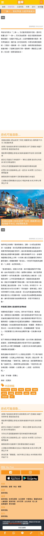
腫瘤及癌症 (38, 499)
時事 (27, 7)
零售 (21, 390)
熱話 (15, 486)
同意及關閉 (22, 528)
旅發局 (5, 397)
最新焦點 (4, 486)
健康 (3, 7)
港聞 (3, 18)
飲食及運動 (13, 499)
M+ (12, 397)
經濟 (14, 390)
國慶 (33, 393)
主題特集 (20, 7)
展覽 (35, 390)
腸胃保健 (12, 501)
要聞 (10, 486)
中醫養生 (29, 499)
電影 (28, 390)
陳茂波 (19, 393)
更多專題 (12, 504)
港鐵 (11, 393)
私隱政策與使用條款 (14, 524)
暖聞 (19, 486)
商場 (4, 393)
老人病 (34, 501)
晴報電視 (11, 7)
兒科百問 (20, 501)
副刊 (33, 7)
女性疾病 (27, 501)
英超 (26, 393)
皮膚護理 (4, 504)
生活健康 (21, 499)
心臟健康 (4, 501)
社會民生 (6, 390)
